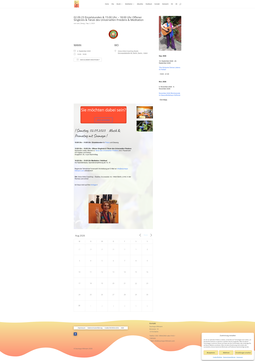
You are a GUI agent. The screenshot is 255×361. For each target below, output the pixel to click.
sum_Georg (81, 23)
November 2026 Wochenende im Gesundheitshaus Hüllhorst (169, 94)
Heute (146, 235)
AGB (122, 328)
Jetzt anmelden (103, 119)
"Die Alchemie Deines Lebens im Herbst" (169, 68)
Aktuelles (140, 4)
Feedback (149, 4)
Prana (107, 142)
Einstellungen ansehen (243, 353)
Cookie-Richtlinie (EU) (112, 328)
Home (107, 4)
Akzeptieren (211, 353)
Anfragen (94, 185)
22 (136, 283)
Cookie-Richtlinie (217, 357)
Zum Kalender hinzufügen (89, 59)
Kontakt (157, 4)
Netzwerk (165, 4)
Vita (112, 4)
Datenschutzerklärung (229, 357)
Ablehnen (226, 353)
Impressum (239, 357)
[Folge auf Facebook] (75, 334)
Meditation (128, 4)
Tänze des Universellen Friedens (106, 150)
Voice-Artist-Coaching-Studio (128, 51)
